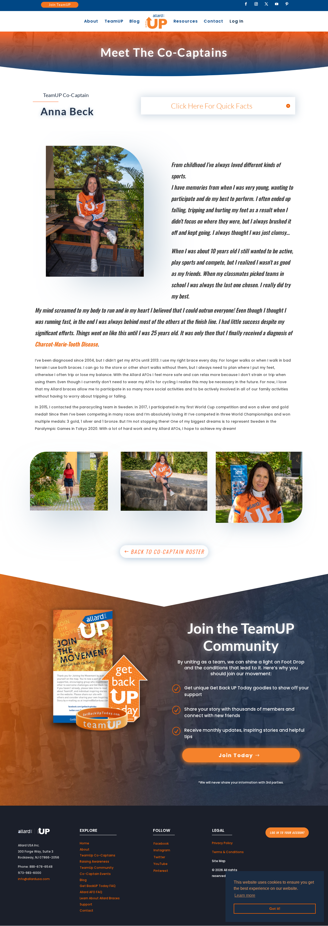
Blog (134, 22)
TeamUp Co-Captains (97, 855)
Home (84, 843)
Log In (236, 22)
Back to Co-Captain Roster (167, 551)
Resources (185, 22)
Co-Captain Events (95, 874)
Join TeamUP (60, 5)
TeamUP (114, 22)
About (91, 22)
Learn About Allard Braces (100, 898)
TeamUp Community (97, 867)
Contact (213, 22)
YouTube (160, 864)
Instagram (161, 850)
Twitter (159, 857)
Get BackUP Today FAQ (98, 886)
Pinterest (160, 871)
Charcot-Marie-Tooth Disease (66, 344)
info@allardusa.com (34, 879)
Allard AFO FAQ (91, 892)
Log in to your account (287, 833)
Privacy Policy (222, 843)
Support (86, 904)
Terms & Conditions (228, 852)
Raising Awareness (94, 861)
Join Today (236, 755)
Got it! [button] (274, 908)
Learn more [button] (244, 895)
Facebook (161, 843)
